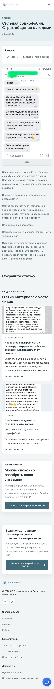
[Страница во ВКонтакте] (5, 602)
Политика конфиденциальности (20, 678)
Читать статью (12, 376)
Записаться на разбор (14, 645)
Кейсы (5, 630)
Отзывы (6, 18)
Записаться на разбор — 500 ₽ (27, 505)
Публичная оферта (12, 672)
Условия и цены (11, 651)
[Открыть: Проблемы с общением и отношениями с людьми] (27, 397)
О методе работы (12, 657)
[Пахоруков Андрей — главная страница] (10, 5)
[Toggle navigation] (49, 5)
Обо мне (7, 618)
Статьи (19, 338)
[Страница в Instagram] (12, 602)
